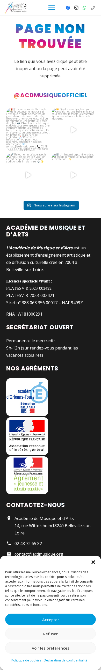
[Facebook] (68, 8)
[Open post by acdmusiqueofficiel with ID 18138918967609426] (73, 175)
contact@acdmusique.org (39, 554)
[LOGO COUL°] (15, 7)
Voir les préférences (50, 648)
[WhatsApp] (84, 8)
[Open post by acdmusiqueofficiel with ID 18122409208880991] (27, 129)
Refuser (50, 633)
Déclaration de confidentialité (65, 660)
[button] (93, 562)
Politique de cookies (26, 660)
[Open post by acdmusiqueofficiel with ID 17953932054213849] (73, 129)
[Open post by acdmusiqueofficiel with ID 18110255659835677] (27, 175)
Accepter (50, 619)
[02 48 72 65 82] (93, 8)
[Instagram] (76, 8)
